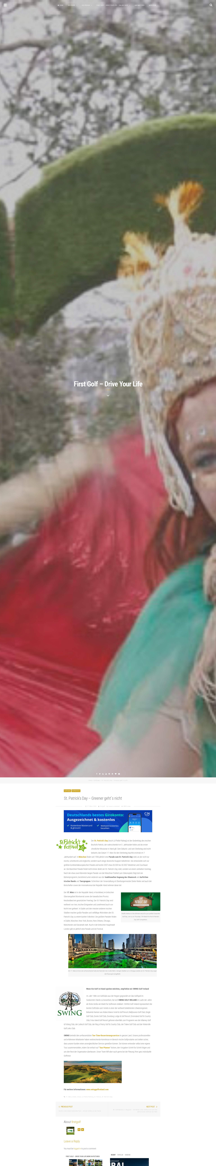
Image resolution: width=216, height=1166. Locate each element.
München (82, 857)
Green (74, 1097)
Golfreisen (86, 5)
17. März (69, 1097)
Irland (79, 1097)
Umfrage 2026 (139, 5)
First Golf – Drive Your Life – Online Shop (112, 5)
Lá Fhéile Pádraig (87, 1097)
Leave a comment (114, 806)
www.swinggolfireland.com (97, 1089)
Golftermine (76, 791)
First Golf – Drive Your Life (108, 384)
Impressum (152, 5)
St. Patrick (97, 1097)
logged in (77, 1148)
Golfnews (71, 5)
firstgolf (102, 806)
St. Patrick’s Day (101, 840)
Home (61, 5)
